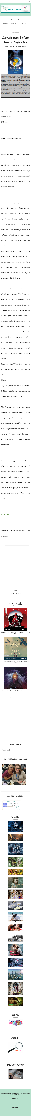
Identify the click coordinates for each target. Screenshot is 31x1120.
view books (18, 809)
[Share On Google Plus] (20, 594)
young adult (15, 32)
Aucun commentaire (19, 46)
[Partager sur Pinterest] (17, 594)
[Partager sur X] (14, 594)
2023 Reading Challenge (12, 801)
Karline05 (9, 803)
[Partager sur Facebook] (11, 594)
